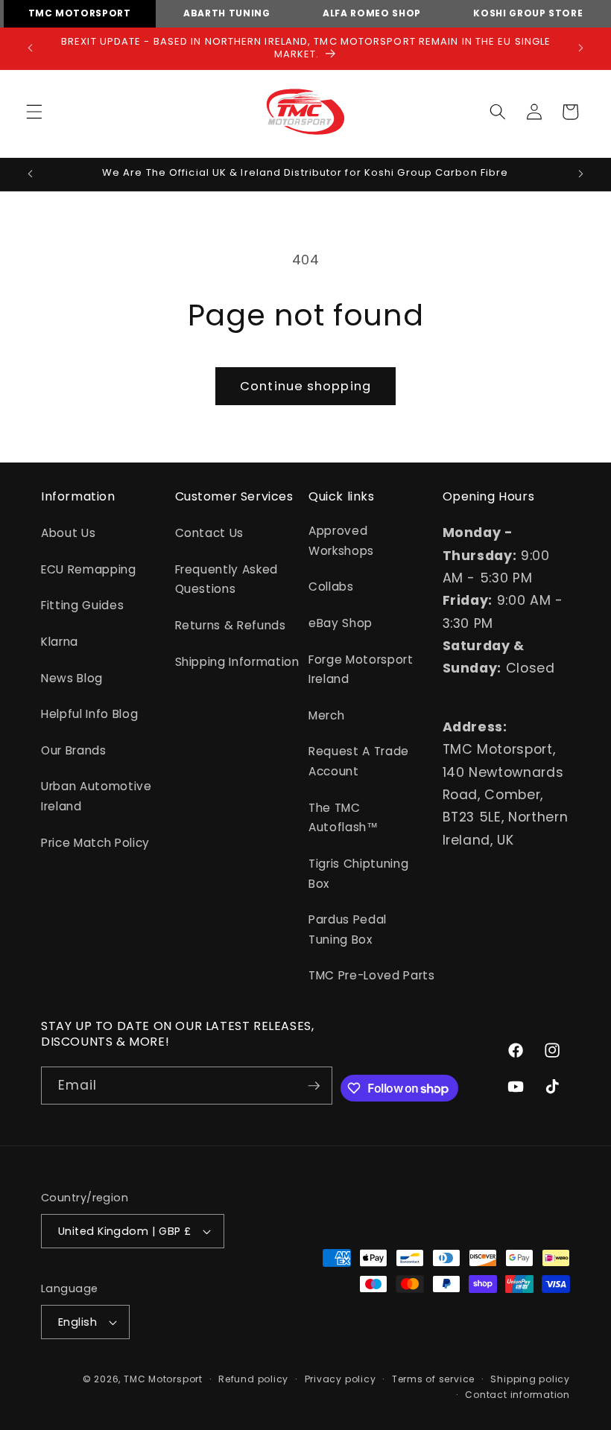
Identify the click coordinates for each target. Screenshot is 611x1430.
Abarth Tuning (226, 13)
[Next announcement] (580, 48)
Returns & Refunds (230, 625)
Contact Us (209, 533)
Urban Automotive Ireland (96, 796)
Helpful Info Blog (89, 714)
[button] (34, 112)
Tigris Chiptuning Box (358, 874)
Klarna (59, 641)
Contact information (517, 1394)
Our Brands (74, 750)
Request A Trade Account (358, 761)
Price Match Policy (95, 843)
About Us (68, 533)
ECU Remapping (88, 569)
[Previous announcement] (30, 48)
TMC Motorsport (79, 13)
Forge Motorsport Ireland (361, 669)
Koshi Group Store (528, 13)
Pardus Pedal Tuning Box (347, 929)
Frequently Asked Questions (227, 579)
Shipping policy (530, 1379)
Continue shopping (305, 386)
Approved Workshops (341, 541)
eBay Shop (340, 623)
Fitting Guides (82, 605)
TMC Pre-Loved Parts (371, 975)
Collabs (331, 586)
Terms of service (433, 1379)
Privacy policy (340, 1379)
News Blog (72, 678)
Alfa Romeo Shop (372, 13)
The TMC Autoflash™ (343, 818)
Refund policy (253, 1379)
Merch (326, 715)
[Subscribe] (314, 1086)
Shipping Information (237, 662)
